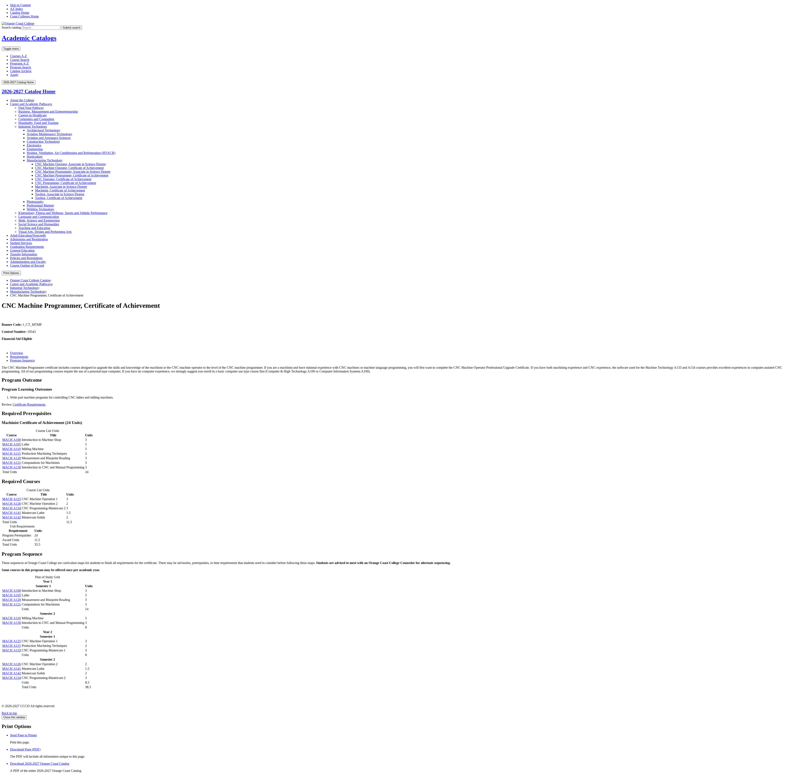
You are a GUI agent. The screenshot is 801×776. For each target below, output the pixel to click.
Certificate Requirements (29, 404)
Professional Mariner (40, 205)
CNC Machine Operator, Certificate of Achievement (69, 168)
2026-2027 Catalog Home (28, 91)
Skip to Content (20, 5)
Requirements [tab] (19, 356)
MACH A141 (11, 513)
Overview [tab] (16, 353)
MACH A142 (11, 517)
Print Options (11, 273)
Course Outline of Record (27, 265)
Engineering (35, 149)
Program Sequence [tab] (22, 360)
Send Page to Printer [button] (23, 735)
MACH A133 (11, 650)
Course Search (19, 60)
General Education (22, 250)
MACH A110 (11, 449)
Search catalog (11, 27)
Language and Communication (38, 216)
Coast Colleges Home (24, 16)
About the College (22, 100)
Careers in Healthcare (32, 115)
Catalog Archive (20, 71)
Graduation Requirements (27, 247)
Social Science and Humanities (38, 224)
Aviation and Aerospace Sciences (49, 138)
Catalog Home (19, 12)
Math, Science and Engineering (39, 220)
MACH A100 (11, 440)
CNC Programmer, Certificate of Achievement (65, 183)
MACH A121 (11, 462)
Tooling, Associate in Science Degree (59, 194)
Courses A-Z (18, 56)
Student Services (21, 243)
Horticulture (35, 156)
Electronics (34, 145)
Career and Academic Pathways (31, 104)
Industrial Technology (32, 126)
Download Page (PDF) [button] (25, 749)
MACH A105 (11, 444)
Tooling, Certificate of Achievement (58, 198)
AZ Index (16, 9)
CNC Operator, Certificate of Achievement (63, 179)
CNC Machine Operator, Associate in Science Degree (70, 164)
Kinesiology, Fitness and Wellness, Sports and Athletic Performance (62, 213)
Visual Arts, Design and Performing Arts (45, 231)
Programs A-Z (19, 63)
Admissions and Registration (29, 239)
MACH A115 (11, 453)
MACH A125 (11, 499)
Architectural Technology (43, 130)
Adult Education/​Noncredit (28, 235)
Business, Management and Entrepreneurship (48, 111)
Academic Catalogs (29, 38)
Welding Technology (40, 209)
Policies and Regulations (26, 258)
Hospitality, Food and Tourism (38, 123)
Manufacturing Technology (45, 160)
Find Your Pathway (31, 108)
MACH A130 (11, 467)
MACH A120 (11, 458)
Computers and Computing (36, 119)
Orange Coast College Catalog (30, 280)
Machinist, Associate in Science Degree (61, 186)
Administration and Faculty (28, 262)
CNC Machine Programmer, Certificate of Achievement (71, 175)
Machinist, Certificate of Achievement (60, 190)
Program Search (20, 67)
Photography (35, 201)
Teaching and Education (34, 228)
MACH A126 (11, 503)
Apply (14, 75)
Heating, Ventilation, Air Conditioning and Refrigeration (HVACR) (71, 153)
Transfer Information (23, 254)
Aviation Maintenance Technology (49, 134)
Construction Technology (43, 141)
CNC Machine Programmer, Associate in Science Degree (72, 171)
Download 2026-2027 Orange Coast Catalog (39, 763)
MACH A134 (11, 508)
